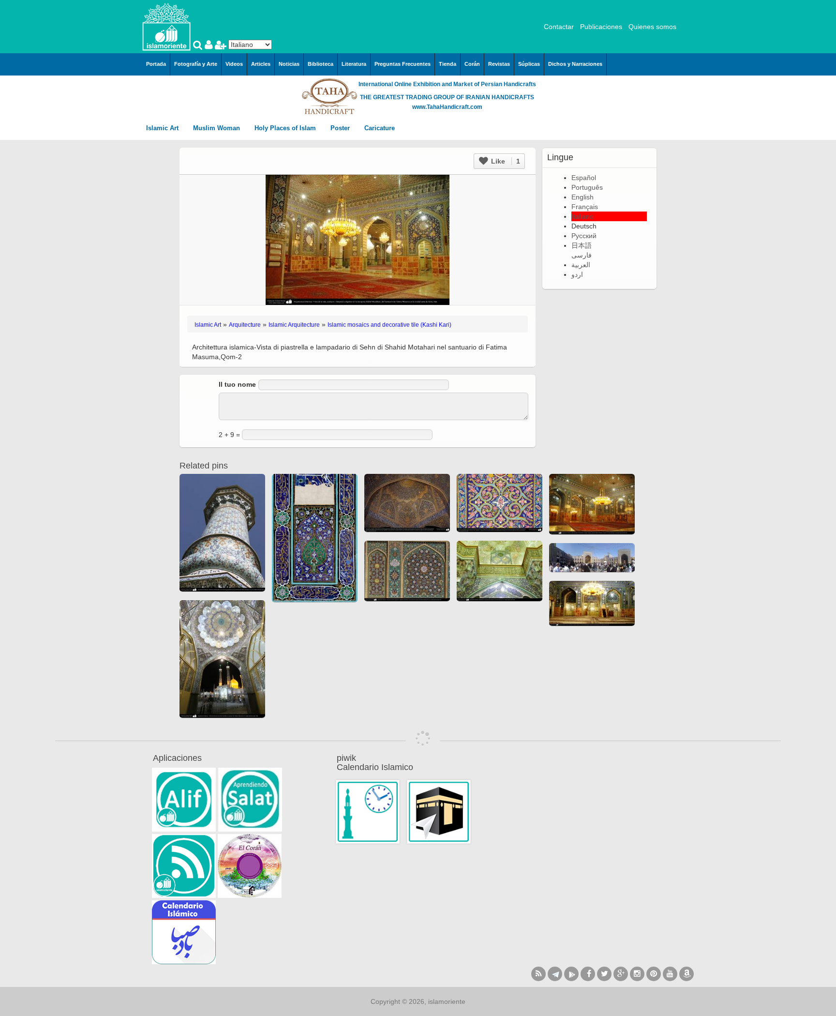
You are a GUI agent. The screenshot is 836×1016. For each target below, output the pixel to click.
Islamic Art (163, 128)
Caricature (379, 128)
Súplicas (529, 64)
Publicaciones (601, 26)
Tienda (447, 64)
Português (587, 187)
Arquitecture (245, 324)
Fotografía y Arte (195, 64)
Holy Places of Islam (286, 128)
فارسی (581, 255)
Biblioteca (320, 64)
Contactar (559, 26)
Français (584, 207)
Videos (234, 64)
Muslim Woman (217, 128)
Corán (472, 64)
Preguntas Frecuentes (402, 64)
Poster (341, 128)
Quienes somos (652, 26)
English (582, 197)
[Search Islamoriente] (199, 46)
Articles (260, 64)
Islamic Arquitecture (294, 324)
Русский (584, 236)
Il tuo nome (237, 384)
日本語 (581, 245)
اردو (577, 274)
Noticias (289, 64)
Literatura (354, 64)
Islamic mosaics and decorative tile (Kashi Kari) (389, 324)
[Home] (166, 26)
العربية (580, 265)
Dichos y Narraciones (575, 64)
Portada (156, 64)
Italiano (582, 216)
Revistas (499, 64)
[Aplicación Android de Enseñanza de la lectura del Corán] (184, 800)
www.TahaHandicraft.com (447, 107)
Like (504, 161)
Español (583, 178)
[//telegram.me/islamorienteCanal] (555, 974)
